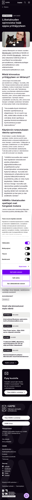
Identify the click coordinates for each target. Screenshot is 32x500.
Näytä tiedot (22, 266)
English (20, 2)
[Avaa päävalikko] (29, 2)
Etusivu (6, 7)
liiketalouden (7, 53)
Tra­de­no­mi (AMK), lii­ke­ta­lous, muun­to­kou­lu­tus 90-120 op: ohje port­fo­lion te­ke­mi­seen (13, 343)
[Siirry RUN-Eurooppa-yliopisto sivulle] (8, 493)
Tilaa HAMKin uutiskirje (15, 392)
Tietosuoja (5, 459)
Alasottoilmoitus (6, 449)
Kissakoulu (17, 55)
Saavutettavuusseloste (8, 456)
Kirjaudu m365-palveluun (9, 482)
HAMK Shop (8, 423)
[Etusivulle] (7, 2)
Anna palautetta (6, 441)
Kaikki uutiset (9, 363)
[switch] (27, 248)
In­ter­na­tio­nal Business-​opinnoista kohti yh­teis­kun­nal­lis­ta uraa (15, 320)
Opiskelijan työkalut (8, 486)
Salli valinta (16, 278)
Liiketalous (6, 299)
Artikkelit (7, 16)
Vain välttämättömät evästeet (16, 283)
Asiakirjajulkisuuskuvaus (9, 451)
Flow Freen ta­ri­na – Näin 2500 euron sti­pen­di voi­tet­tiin (13, 331)
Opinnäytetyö (20, 486)
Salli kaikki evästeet (16, 272)
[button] (26, 495)
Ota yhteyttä (5, 439)
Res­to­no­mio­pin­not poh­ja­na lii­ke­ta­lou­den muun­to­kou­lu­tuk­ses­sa (15, 355)
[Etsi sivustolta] (25, 2)
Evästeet (4, 454)
